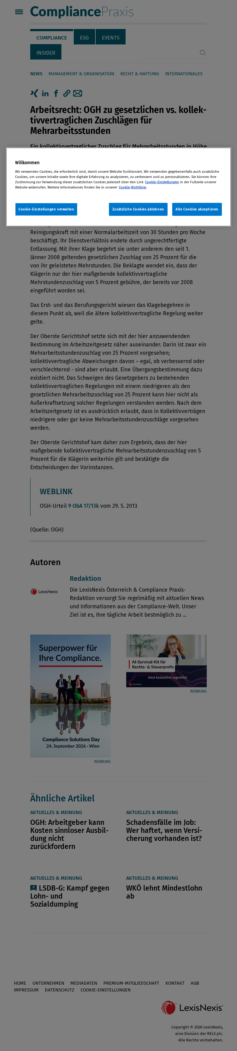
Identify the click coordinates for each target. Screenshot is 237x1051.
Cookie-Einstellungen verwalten (46, 209)
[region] (118, 187)
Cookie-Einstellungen (162, 182)
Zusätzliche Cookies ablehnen (138, 209)
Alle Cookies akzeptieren (197, 209)
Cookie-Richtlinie (132, 187)
